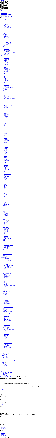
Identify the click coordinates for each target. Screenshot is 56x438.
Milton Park (5, 201)
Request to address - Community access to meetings (8, 238)
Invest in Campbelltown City (5, 269)
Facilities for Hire (4, 90)
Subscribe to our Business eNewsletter (6, 373)
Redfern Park (5, 183)
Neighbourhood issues (5, 363)
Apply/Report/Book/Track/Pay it (4, 109)
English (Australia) (6, 14)
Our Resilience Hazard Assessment (7, 345)
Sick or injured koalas (6, 335)
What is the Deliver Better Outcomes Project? (8, 287)
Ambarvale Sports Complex (6, 114)
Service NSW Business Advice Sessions (7, 258)
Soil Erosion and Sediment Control (7, 325)
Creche (4, 77)
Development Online (4, 32)
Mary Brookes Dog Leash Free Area (7, 176)
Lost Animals (4, 211)
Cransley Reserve (5, 141)
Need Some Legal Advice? (5, 357)
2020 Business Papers (6, 232)
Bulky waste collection (6, 80)
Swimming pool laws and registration (7, 361)
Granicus (10, 437)
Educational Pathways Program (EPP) (7, 267)
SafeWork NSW (5, 261)
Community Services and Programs (6, 56)
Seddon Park (5, 187)
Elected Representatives (5, 309)
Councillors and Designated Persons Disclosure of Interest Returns (9, 250)
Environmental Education (5, 330)
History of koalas (5, 336)
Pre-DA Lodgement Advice (6, 49)
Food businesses (5, 274)
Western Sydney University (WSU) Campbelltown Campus (9, 263)
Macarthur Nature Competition (5, 353)
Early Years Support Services (6, 108)
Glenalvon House (5, 97)
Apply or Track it (4, 110)
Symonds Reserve (5, 191)
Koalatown (4, 331)
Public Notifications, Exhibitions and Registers (9, 376)
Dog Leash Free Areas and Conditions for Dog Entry (9, 207)
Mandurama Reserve (6, 175)
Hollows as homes (5, 318)
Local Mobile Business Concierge (7, 259)
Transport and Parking (6, 68)
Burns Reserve (5, 125)
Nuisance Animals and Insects (5, 220)
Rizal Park (5, 184)
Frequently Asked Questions (6, 72)
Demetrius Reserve (5, 144)
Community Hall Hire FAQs (6, 101)
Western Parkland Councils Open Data (5, 435)
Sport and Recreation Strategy (6, 209)
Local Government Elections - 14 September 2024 (7, 254)
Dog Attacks (4, 219)
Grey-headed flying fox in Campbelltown (7, 319)
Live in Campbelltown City (6, 301)
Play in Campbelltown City (6, 302)
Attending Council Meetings (6, 228)
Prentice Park (5, 182)
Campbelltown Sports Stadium (6, 70)
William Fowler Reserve (6, 194)
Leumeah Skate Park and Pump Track (7, 172)
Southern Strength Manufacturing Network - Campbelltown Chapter (10, 265)
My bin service (5, 79)
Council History (4, 249)
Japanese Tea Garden (6, 166)
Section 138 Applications (6, 40)
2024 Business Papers (6, 230)
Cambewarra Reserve (6, 127)
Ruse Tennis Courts (5, 185)
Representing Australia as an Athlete (6, 210)
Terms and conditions (6, 354)
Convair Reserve (5, 138)
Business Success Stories (6, 271)
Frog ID (4, 317)
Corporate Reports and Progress (7, 242)
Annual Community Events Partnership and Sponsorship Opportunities (10, 298)
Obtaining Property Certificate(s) (7, 39)
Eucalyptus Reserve (5, 156)
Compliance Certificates (6, 24)
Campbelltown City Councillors (5, 239)
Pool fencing (5, 359)
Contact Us (2, 371)
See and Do (5, 292)
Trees (3, 348)
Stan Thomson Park (5, 189)
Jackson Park (5, 198)
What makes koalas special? (6, 334)
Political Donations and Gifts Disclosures (7, 38)
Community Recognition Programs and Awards (8, 299)
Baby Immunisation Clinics (6, 59)
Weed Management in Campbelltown (7, 320)
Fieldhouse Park (5, 157)
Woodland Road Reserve (6, 195)
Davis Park (5, 143)
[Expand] (8, 51)
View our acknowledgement (2, 415)
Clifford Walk (5, 135)
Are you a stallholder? (6, 297)
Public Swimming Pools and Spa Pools (7, 275)
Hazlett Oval (5, 197)
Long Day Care (5, 106)
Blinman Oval (5, 120)
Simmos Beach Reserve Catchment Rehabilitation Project (9, 329)
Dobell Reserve (5, 148)
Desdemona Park (5, 145)
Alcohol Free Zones (5, 364)
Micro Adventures (5, 339)
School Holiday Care (6, 107)
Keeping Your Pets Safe (6, 215)
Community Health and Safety (6, 58)
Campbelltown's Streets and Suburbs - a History (8, 307)
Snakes (4, 223)
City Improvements (3, 20)
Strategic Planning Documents (6, 54)
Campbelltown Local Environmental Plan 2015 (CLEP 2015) (9, 52)
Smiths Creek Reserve (6, 188)
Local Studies (5, 63)
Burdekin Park (5, 124)
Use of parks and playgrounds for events (7, 102)
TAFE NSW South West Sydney (7, 264)
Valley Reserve (5, 193)
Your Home (2, 355)
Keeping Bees (4, 224)
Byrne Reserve (5, 126)
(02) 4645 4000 (2, 421)
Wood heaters (4, 358)
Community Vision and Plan (6, 241)
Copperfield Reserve (6, 139)
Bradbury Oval (5, 122)
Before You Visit (5, 337)
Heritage (3, 308)
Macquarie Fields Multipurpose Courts (7, 174)
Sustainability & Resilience (5, 341)
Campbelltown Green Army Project (7, 328)
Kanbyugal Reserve (5, 167)
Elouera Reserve (5, 153)
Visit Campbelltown (3, 433)
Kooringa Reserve (5, 199)
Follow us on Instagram (3, 428)
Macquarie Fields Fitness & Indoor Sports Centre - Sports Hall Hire (10, 98)
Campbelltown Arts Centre (6, 86)
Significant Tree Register (6, 349)
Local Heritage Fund (6, 247)
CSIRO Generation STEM (6, 268)
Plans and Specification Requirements (7, 30)
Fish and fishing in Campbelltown (7, 323)
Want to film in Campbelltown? (5, 300)
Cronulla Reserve (5, 142)
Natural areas (4, 340)
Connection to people (6, 312)
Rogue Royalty (5, 295)
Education (5, 83)
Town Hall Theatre (5, 104)
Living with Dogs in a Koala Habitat (7, 216)
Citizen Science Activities (6, 351)
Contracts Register (4, 240)
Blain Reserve (5, 119)
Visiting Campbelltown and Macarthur (6, 303)
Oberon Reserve (5, 179)
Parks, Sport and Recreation (4, 111)
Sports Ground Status (5, 205)
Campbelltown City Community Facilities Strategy (8, 245)
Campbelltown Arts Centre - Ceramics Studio (8, 91)
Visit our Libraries (5, 60)
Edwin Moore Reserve (6, 152)
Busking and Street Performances (7, 277)
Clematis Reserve (5, 133)
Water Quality (5, 326)
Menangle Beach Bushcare (5, 19)
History (3, 304)
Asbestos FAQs (5, 356)
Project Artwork (5, 289)
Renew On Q (4, 282)
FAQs (4, 82)
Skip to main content (2, 0)
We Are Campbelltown (5, 293)
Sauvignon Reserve (5, 186)
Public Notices (5, 45)
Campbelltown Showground (6, 130)
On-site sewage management (6, 276)
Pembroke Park (5, 181)
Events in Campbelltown (5, 296)
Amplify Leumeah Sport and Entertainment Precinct (8, 281)
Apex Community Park (6, 116)
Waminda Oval (5, 203)
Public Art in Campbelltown (6, 85)
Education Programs (5, 89)
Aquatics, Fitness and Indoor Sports (6, 73)
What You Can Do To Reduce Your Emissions (8, 343)
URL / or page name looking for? (3, 396)
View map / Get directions (2, 420)
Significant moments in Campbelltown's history (8, 306)
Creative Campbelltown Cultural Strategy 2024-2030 (8, 87)
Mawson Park (5, 177)
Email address (1, 400)
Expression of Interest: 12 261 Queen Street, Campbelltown (9, 285)
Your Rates (4, 251)
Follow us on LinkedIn (3, 427)
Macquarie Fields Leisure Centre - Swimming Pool (8, 99)
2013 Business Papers (6, 236)
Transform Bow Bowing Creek (6, 280)
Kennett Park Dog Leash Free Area (7, 169)
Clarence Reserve (5, 132)
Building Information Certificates (7, 23)
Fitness (4, 76)
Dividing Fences (5, 25)
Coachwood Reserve (6, 136)
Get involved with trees (6, 350)
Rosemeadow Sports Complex (6, 204)
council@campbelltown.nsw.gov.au (4, 422)
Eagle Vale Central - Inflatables (6, 95)
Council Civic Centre (4, 374)
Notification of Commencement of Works (7, 31)
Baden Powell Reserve (6, 117)
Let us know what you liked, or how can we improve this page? (6, 397)
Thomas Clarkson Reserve (6, 192)
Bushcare (3, 321)
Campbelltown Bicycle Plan (6, 206)
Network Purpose (5, 288)
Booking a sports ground (6, 100)
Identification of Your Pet (6, 214)
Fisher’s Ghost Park (5, 158)
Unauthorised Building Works (6, 368)
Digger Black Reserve (6, 147)
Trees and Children (5, 352)
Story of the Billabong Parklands (7, 69)
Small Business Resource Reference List (7, 260)
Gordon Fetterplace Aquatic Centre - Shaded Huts (8, 105)
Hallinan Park (5, 162)
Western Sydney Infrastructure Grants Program (7, 273)
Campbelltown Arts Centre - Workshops (7, 94)
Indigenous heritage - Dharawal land (7, 313)
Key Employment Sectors (6, 272)
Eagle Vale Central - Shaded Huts (7, 96)
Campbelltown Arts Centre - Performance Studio (8, 93)
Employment (5, 78)
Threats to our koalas (6, 332)
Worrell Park (5, 196)
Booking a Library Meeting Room (7, 103)
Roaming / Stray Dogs (6, 221)
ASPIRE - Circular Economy (6, 266)
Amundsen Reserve (5, 115)
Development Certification (5, 29)
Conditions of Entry (5, 74)
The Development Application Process (6, 46)
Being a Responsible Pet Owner (7, 213)
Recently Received (5, 284)
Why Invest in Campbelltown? (6, 270)
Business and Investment (3, 257)
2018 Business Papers (6, 233)
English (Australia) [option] (6, 16)
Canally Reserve (5, 129)
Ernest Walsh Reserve (6, 154)
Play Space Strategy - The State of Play (7, 208)
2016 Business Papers (6, 234)
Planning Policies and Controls (5, 51)
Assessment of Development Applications (7, 47)
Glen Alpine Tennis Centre (6, 160)
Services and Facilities (3, 55)
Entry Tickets (5, 65)
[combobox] (3, 15)
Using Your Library (5, 61)
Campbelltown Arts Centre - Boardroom (7, 92)
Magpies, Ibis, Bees (5, 222)
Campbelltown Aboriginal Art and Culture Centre (7, 311)
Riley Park (5, 202)
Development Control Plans (6, 53)
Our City (3, 290)
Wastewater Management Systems (7, 28)
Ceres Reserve (5, 131)
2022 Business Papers (6, 231)
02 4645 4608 (3, 389)
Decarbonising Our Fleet (6, 344)
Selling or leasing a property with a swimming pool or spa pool (9, 360)
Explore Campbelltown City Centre (6, 291)
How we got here (5, 279)
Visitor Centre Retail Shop (6, 375)
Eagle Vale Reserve (5, 150)
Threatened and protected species (6, 225)
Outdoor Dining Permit (6, 286)
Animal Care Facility (4, 212)
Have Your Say (2, 369)
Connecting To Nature (6, 338)
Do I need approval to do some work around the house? (8, 21)
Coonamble (5, 310)
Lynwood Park (5, 200)
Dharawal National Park (6, 294)
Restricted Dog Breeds (6, 217)
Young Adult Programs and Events (7, 62)
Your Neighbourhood (3, 362)
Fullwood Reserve (5, 159)
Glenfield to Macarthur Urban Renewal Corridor (8, 42)
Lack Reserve (5, 171)
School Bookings (5, 67)
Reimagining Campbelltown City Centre (6, 278)
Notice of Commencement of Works (7, 37)
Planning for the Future (5, 41)
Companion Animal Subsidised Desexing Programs (8, 218)
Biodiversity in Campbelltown (6, 316)
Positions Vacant (4, 255)
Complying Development (6, 35)
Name (0, 399)
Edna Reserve (5, 151)
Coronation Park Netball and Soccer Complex (8, 140)
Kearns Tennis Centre (6, 168)
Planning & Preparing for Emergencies (7, 347)
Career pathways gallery (6, 256)
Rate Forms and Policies (6, 252)
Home (0, 376)
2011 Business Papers (6, 237)
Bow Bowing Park (5, 121)
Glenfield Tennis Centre (6, 161)
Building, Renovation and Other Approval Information (8, 22)
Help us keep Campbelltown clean (7, 366)
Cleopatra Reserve (5, 134)
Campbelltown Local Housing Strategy (7, 43)
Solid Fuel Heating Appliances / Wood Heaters (8, 27)
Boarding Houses (5, 365)
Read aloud (2, 404)
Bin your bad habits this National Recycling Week (7, 370)
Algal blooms (5, 322)
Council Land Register (6, 44)
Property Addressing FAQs (6, 26)
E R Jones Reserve (5, 149)
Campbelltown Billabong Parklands (6, 64)
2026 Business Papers (6, 229)
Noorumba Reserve (5, 178)
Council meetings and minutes (5, 227)
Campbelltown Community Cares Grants (7, 246)
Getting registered (5, 283)
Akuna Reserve (5, 113)
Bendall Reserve (5, 118)
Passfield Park (5, 180)
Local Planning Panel (5, 33)
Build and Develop (3, 376)
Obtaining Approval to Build (5, 34)
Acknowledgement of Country (6, 314)
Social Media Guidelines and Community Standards (7, 372)
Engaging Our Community (6, 243)
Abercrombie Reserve (6, 112)
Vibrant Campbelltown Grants (6, 248)
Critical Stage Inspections (6, 36)
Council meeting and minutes (4, 392)
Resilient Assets (5, 346)
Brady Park (5, 123)
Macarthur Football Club (3, 434)
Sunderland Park (5, 190)
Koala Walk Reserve (6, 170)
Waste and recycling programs (6, 81)
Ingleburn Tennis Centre (6, 165)
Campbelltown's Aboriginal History (7, 305)
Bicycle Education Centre (5, 88)
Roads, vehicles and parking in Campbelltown (8, 367)
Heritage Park (5, 163)
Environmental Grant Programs (5, 327)
